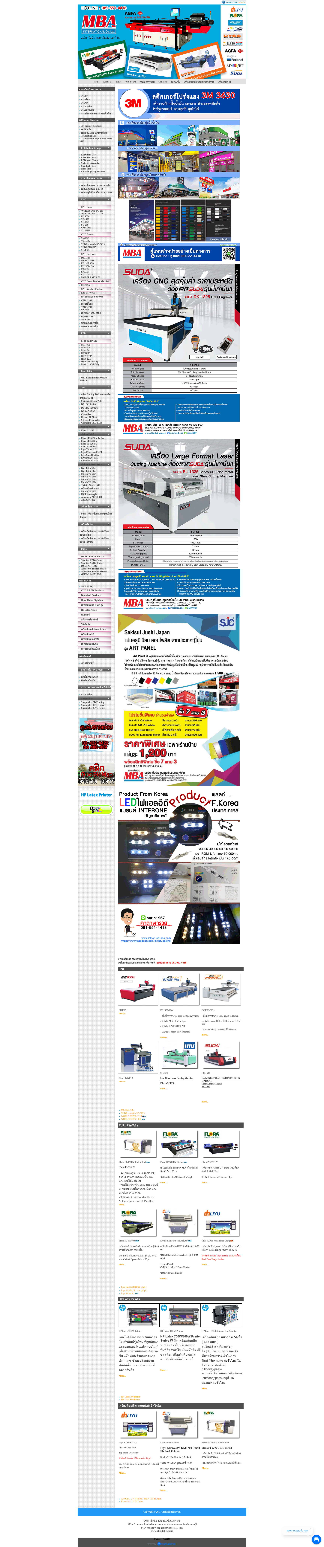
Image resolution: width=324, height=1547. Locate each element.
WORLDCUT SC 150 (131, 1119)
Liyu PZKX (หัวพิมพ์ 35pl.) (133, 1287)
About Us (107, 81)
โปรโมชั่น (175, 82)
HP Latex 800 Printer (130, 1399)
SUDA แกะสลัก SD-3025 (133, 1113)
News (119, 81)
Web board (130, 81)
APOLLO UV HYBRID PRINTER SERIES (141, 1498)
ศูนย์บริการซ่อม (147, 82)
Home (96, 81)
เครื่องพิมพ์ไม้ (224, 82)
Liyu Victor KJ (127, 1293)
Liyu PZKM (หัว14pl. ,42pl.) (134, 1290)
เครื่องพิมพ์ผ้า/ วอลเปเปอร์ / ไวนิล (140, 1405)
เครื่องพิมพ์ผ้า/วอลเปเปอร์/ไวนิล (199, 82)
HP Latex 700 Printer (130, 1396)
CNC (121, 969)
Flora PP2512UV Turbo (132, 1501)
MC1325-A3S (127, 1110)
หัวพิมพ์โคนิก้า (128, 1125)
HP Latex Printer (129, 1299)
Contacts (162, 81)
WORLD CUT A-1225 (131, 1116)
